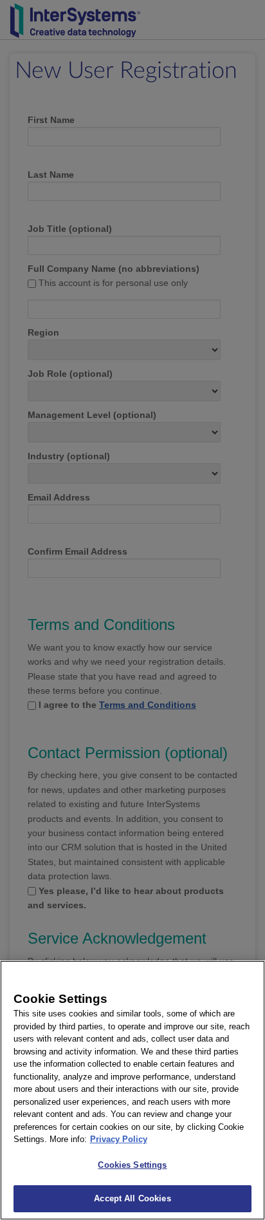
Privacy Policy (118, 1139)
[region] (132, 1090)
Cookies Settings (132, 1165)
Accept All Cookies (132, 1198)
